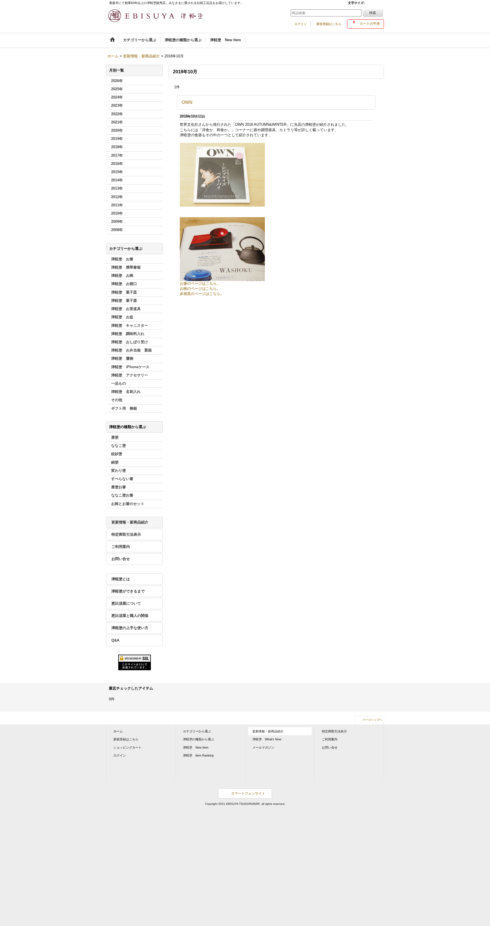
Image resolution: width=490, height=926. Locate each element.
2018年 (117, 147)
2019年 (117, 139)
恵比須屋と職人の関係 (129, 615)
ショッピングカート (127, 747)
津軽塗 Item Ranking (198, 755)
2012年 (117, 197)
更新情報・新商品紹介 (129, 522)
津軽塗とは (120, 579)
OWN (187, 102)
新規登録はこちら (328, 24)
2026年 (117, 81)
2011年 (117, 205)
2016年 (117, 164)
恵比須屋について (126, 603)
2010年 (117, 213)
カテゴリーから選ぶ (197, 731)
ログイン (300, 24)
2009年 (117, 221)
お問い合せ (120, 559)
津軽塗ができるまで (128, 591)
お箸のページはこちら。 (200, 283)
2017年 (117, 155)
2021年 (117, 122)
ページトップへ (372, 719)
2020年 (117, 130)
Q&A (115, 640)
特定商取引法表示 (126, 534)
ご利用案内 (120, 546)
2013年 (117, 188)
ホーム (118, 731)
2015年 (117, 172)
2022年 (117, 114)
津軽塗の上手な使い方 (129, 628)
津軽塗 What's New (266, 739)
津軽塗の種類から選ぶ (198, 739)
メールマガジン (263, 747)
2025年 (117, 89)
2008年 (117, 230)
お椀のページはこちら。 (200, 288)
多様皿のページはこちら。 (202, 294)
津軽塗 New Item (195, 747)
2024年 (117, 97)
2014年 (117, 180)
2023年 (117, 105)
